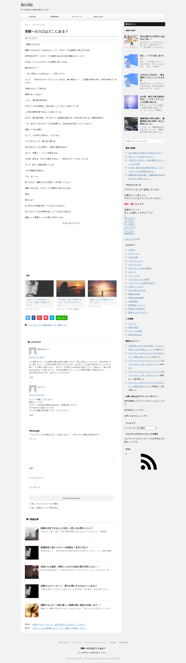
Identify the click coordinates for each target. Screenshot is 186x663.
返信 (31, 377)
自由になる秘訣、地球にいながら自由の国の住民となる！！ (70, 566)
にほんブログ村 (132, 239)
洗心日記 (27, 5)
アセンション (134, 253)
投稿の (133, 327)
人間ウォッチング (136, 287)
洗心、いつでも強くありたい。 (141, 156)
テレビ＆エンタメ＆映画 (138, 279)
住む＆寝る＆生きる (137, 290)
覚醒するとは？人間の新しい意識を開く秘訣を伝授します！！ (71, 605)
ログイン (132, 323)
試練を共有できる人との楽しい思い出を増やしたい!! (66, 528)
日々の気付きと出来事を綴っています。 (93, 653)
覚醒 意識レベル (50, 325)
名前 (31, 468)
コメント (33, 438)
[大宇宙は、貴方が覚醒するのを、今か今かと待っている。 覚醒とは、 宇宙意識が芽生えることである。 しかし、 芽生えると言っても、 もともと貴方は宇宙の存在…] (70, 288)
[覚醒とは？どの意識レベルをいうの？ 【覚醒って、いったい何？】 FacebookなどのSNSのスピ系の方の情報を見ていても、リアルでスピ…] (102, 288)
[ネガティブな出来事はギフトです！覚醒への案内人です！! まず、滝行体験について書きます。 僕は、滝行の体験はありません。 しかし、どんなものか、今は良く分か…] (39, 288)
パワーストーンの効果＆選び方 (141, 283)
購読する (131, 24)
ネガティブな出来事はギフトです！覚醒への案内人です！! (38, 302)
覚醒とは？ (62, 325)
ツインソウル (134, 275)
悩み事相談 (133, 301)
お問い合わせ (98, 17)
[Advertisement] (71, 244)
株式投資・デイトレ (137, 305)
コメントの (135, 331)
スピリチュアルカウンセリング (95, 642)
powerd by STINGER (112, 659)
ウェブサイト (34, 487)
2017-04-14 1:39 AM (36, 357)
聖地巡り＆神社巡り (137, 309)
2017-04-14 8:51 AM (36, 395)
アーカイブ (129, 428)
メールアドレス (36, 478)
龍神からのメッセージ (137, 312)
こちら (159, 401)
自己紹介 (32, 17)
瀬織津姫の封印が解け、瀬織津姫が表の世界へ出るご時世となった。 (152, 121)
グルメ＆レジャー (136, 261)
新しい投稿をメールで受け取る (44, 508)
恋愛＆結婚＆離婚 (136, 298)
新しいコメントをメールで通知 (44, 503)
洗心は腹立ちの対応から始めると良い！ (145, 153)
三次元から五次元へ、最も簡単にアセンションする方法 (152, 77)
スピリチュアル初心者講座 (139, 268)
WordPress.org (135, 334)
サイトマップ (76, 17)
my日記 (131, 250)
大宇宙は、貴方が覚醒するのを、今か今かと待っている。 (69, 302)
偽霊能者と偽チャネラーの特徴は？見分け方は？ (65, 547)
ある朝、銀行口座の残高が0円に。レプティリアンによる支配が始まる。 (152, 99)
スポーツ (132, 272)
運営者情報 (55, 17)
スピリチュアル (35, 325)
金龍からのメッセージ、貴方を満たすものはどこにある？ (69, 585)
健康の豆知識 (134, 294)
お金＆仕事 (133, 257)
